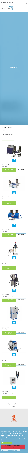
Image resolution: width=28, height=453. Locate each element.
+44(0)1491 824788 (7, 2)
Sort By (6, 139)
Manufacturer (5, 127)
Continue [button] (7, 442)
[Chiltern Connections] (7, 7)
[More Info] (14, 150)
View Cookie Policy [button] (11, 450)
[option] (14, 419)
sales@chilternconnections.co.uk (13, 4)
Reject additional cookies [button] (14, 446)
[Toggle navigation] (25, 8)
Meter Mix (12, 127)
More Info (21, 169)
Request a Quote (9, 170)
